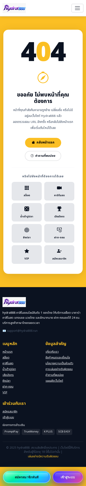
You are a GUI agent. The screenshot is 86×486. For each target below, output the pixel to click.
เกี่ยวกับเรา (52, 352)
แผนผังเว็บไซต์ (54, 381)
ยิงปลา (6, 381)
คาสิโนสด (8, 363)
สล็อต (6, 357)
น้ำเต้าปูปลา (9, 369)
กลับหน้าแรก (45, 142)
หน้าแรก (8, 352)
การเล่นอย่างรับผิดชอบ (59, 369)
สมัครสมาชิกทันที (27, 477)
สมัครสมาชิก (10, 411)
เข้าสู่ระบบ (8, 417)
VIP (5, 392)
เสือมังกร (8, 375)
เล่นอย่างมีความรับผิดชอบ (43, 456)
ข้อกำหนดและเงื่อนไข (58, 357)
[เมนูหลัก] (77, 8)
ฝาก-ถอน (8, 386)
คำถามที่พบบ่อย (45, 156)
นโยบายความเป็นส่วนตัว (59, 363)
